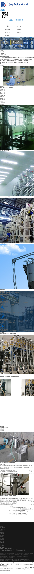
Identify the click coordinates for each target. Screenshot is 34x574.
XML (18, 559)
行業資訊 (2, 431)
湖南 (29, 560)
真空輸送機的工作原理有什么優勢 (7, 470)
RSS (15, 559)
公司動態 (2, 429)
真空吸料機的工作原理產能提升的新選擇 (9, 473)
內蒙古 (12, 560)
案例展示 (7, 32)
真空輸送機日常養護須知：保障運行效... (9, 503)
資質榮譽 (2, 545)
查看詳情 (2, 65)
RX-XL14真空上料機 (4, 150)
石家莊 (6, 560)
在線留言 (7, 35)
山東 (18, 560)
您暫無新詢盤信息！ (25, 559)
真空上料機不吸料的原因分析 (6, 504)
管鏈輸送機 (2, 290)
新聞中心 (19, 29)
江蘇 (20, 560)
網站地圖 (11, 559)
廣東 (25, 560)
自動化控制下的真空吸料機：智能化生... (9, 501)
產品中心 (7, 29)
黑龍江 (15, 560)
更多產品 (2, 532)
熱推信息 (2, 559)
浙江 (23, 560)
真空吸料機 (16, 564)
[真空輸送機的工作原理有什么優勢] (17, 447)
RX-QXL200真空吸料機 (5, 197)
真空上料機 (2, 527)
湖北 (27, 560)
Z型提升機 (2, 243)
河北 (9, 560)
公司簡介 (2, 544)
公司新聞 (2, 538)
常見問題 (2, 541)
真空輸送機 (27, 564)
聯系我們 (19, 32)
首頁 (7, 26)
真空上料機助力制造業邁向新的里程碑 (8, 471)
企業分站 (7, 559)
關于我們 (19, 26)
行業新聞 (2, 539)
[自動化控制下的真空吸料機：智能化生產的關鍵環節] (14, 484)
